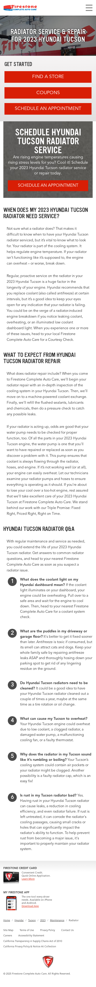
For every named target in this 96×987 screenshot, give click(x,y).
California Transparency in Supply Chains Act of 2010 (32, 941)
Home (6, 920)
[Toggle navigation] (89, 8)
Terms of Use (27, 930)
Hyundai (19, 920)
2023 (43, 920)
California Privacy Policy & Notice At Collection (29, 947)
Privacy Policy (47, 930)
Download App (30, 906)
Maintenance (57, 920)
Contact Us (67, 930)
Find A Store (48, 76)
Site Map (8, 930)
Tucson (32, 920)
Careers (7, 936)
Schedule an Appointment (48, 108)
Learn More (28, 879)
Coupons (48, 93)
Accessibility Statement (31, 936)
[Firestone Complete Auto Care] (20, 8)
